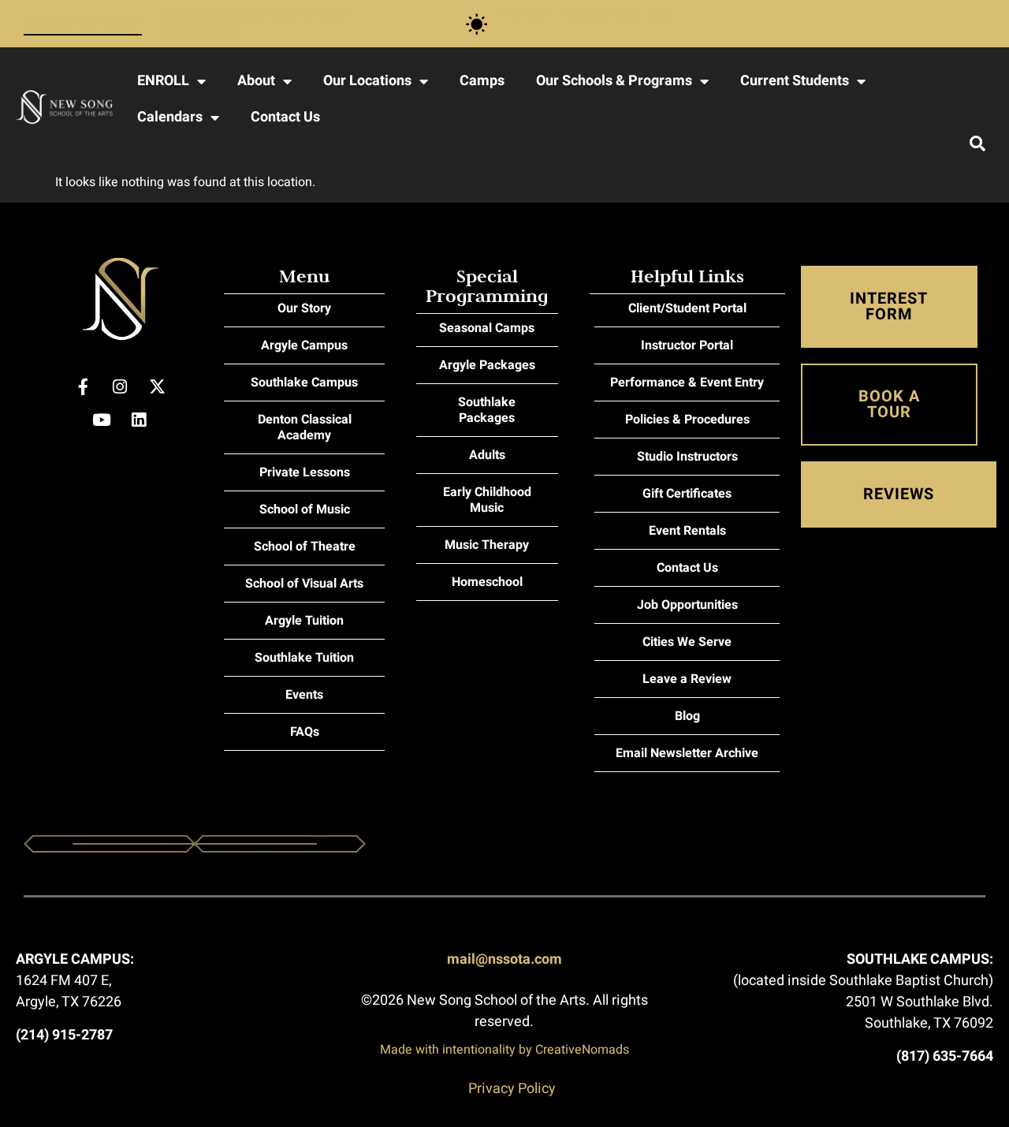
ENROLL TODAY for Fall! (585, 15)
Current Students (794, 80)
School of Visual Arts (304, 583)
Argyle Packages (487, 365)
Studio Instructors (687, 456)
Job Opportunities (687, 604)
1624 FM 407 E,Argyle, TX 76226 (68, 991)
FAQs (304, 731)
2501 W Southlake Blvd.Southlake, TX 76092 (919, 1012)
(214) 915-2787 (64, 1035)
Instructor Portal (687, 345)
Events (304, 694)
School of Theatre (305, 546)
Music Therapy (487, 545)
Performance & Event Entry (687, 382)
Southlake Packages (487, 410)
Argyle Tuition (304, 620)
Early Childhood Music (487, 500)
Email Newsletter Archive (687, 753)
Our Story (304, 308)
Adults (487, 455)
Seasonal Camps (486, 328)
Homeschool (487, 582)
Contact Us (285, 117)
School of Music (304, 509)
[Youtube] (101, 419)
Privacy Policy (512, 1088)
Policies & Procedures (687, 419)
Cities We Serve (687, 642)
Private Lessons (304, 472)
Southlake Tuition (304, 657)
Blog (687, 716)
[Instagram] (119, 386)
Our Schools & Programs (614, 80)
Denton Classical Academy (305, 427)
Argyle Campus (304, 345)
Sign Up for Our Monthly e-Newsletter (253, 23)
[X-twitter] (156, 386)
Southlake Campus (304, 382)
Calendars (170, 117)
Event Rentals (687, 530)
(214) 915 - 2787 (81, 23)
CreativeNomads (582, 1049)
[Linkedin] (138, 419)
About (256, 80)
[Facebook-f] (82, 386)
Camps (482, 80)
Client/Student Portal (687, 308)
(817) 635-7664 (944, 1056)
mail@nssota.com (504, 959)
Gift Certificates (687, 493)
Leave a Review (687, 679)
